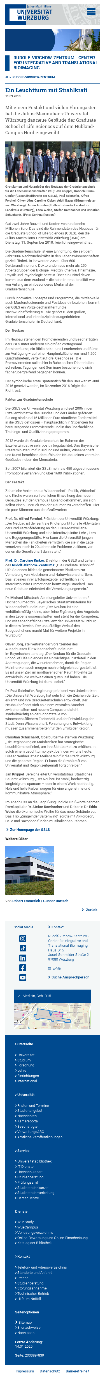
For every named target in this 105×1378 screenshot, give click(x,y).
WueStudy (25, 1222)
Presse (23, 1278)
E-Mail (57, 968)
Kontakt (58, 927)
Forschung (25, 1065)
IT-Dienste (25, 1166)
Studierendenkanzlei (33, 1188)
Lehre (21, 1070)
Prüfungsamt (27, 1182)
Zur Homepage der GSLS (30, 830)
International (27, 1081)
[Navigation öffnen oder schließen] (91, 11)
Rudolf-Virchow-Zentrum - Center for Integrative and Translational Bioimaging (55, 62)
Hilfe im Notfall (29, 1299)
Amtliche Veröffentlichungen (39, 1137)
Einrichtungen (28, 1076)
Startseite (25, 1044)
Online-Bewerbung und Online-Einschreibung (52, 1238)
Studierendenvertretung (35, 1193)
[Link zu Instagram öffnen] (20, 939)
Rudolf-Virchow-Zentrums (33, 565)
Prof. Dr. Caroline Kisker (24, 560)
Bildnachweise (29, 1327)
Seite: (19, 1355)
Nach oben (25, 1333)
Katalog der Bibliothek (34, 1243)
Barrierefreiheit (77, 1371)
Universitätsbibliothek (34, 1161)
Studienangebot (29, 1110)
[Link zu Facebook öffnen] (20, 968)
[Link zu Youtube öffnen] (20, 978)
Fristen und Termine (33, 1105)
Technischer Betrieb (33, 1293)
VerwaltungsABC (30, 1132)
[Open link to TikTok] (20, 948)
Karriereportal (28, 1121)
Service (23, 1151)
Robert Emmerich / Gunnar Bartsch (40, 901)
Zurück (91, 910)
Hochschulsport (30, 1172)
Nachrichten (27, 1116)
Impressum (25, 1371)
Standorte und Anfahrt (34, 1273)
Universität (25, 1055)
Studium (24, 1060)
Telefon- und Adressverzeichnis (42, 1267)
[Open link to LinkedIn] (20, 958)
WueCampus (27, 1227)
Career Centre (28, 1198)
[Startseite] (6, 77)
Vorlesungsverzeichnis (35, 1232)
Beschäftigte (27, 1126)
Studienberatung (30, 1177)
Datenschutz (50, 1371)
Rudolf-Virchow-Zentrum (34, 77)
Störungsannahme (32, 1288)
